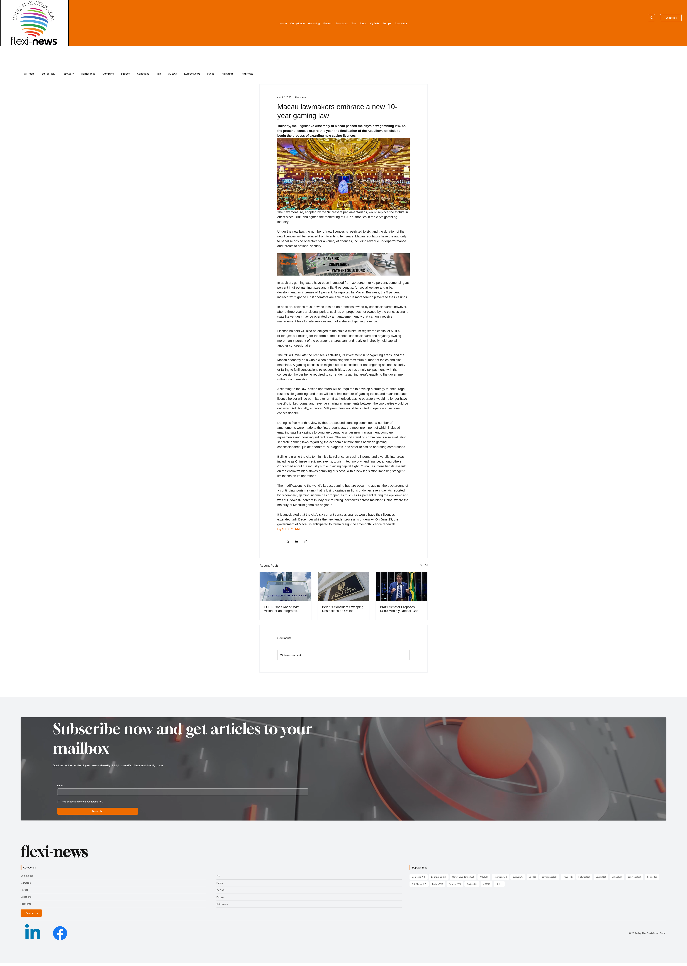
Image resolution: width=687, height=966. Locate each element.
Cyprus (519, 876)
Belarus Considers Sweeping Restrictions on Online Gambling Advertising (342, 609)
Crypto (602, 876)
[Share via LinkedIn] (296, 541)
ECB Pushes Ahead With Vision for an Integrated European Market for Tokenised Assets (281, 609)
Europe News (192, 73)
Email (61, 785)
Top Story (68, 73)
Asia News (247, 73)
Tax (158, 73)
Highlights (227, 73)
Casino (473, 883)
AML (485, 876)
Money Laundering (464, 876)
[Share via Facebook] (279, 541)
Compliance (88, 73)
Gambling (108, 73)
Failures (585, 876)
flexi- (54, 851)
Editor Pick (48, 73)
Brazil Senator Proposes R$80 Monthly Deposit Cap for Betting (399, 609)
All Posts (29, 73)
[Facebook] (60, 933)
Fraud (569, 876)
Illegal (653, 876)
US (500, 883)
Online (618, 876)
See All (424, 565)
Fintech (125, 73)
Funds (210, 73)
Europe (220, 897)
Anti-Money (420, 883)
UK (487, 883)
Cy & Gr (172, 73)
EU (533, 876)
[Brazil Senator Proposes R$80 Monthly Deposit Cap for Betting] (401, 586)
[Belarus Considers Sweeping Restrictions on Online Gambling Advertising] (343, 586)
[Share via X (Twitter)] (287, 541)
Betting (438, 883)
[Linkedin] (32, 933)
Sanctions (143, 73)
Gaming (456, 883)
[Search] (651, 17)
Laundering (440, 876)
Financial (501, 876)
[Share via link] (305, 541)
